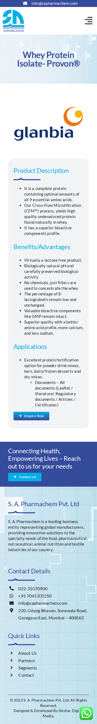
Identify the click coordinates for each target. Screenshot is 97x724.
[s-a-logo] (13, 11)
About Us (27, 653)
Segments (27, 667)
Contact (26, 674)
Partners (26, 660)
